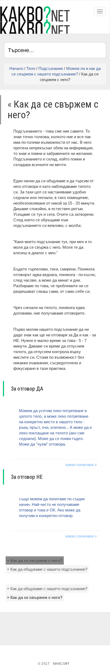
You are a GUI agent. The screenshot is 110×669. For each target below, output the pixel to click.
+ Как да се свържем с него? (34, 560)
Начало (16, 68)
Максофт (61, 664)
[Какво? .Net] (35, 20)
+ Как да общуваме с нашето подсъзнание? (47, 569)
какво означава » (81, 464)
